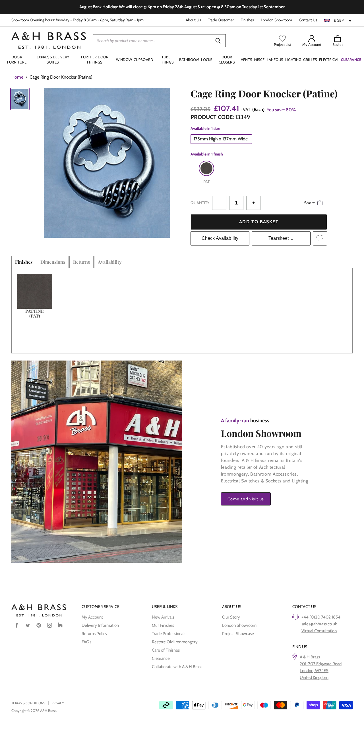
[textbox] (338, 20)
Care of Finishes (166, 650)
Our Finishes (163, 625)
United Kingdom (314, 677)
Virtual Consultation (319, 630)
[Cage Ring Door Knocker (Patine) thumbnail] (20, 99)
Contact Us (308, 20)
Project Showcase (238, 633)
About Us (193, 20)
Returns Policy (94, 633)
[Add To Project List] (320, 238)
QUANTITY (200, 202)
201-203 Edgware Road (321, 663)
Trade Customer (221, 20)
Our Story (231, 617)
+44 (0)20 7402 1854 (320, 617)
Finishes (247, 20)
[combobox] (338, 20)
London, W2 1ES (314, 670)
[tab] (23, 262)
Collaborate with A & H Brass (177, 666)
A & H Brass (310, 657)
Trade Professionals (169, 633)
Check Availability (220, 238)
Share (309, 202)
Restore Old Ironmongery (175, 641)
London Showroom (276, 20)
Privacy (57, 703)
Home (17, 77)
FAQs (86, 641)
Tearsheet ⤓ (281, 238)
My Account (92, 617)
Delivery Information (100, 625)
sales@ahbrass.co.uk (319, 624)
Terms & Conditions (28, 703)
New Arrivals (163, 617)
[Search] (218, 40)
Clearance (161, 658)
